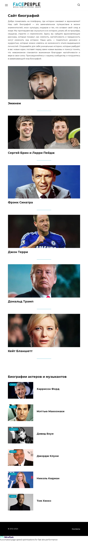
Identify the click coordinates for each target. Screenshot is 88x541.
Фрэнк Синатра (20, 202)
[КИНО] (20, 397)
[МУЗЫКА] (20, 442)
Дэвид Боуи (45, 433)
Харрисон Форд (48, 389)
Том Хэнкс (44, 500)
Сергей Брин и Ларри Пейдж (31, 153)
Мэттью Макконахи (50, 411)
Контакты (76, 529)
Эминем (14, 103)
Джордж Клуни (48, 456)
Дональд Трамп (20, 301)
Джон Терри (18, 252)
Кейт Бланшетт (20, 351)
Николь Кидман (48, 478)
